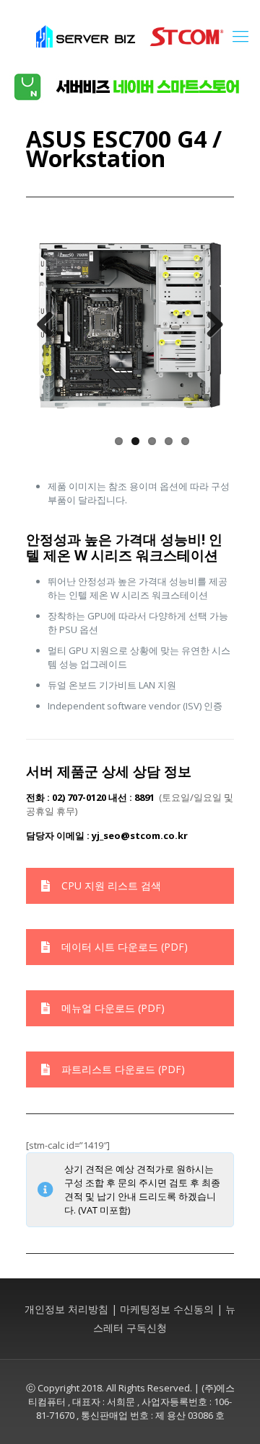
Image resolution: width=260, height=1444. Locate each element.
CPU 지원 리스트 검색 (111, 885)
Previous (50, 325)
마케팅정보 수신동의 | (171, 1309)
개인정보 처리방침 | (71, 1309)
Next (209, 325)
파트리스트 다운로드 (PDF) (123, 1069)
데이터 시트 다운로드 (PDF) (124, 947)
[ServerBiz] (130, 35)
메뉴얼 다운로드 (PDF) (113, 1008)
